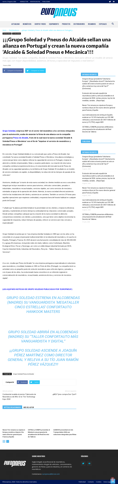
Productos (66, 24)
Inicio (4, 30)
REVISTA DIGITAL (35, 1)
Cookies (98, 482)
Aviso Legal (107, 482)
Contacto (91, 482)
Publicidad (82, 482)
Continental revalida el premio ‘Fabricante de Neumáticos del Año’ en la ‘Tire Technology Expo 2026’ (19, 396)
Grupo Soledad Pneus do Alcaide (23, 374)
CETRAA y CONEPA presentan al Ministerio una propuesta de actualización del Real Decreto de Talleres (97, 129)
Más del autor (29, 407)
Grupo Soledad (9, 131)
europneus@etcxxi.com (51, 474)
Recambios (92, 24)
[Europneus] (59, 12)
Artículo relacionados (12, 407)
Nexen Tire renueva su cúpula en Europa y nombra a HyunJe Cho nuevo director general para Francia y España (98, 107)
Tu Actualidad (16, 33)
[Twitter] (110, 1)
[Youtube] (113, 1)
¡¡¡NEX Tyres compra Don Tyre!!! (64, 394)
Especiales (103, 24)
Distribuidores (79, 24)
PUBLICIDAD (46, 1)
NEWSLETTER (24, 1)
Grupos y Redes (40, 24)
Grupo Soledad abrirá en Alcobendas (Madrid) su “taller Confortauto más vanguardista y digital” (43, 336)
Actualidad (15, 24)
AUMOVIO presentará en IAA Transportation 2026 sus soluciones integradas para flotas (64, 432)
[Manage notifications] (112, 479)
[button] (112, 24)
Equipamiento (54, 24)
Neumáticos (27, 24)
